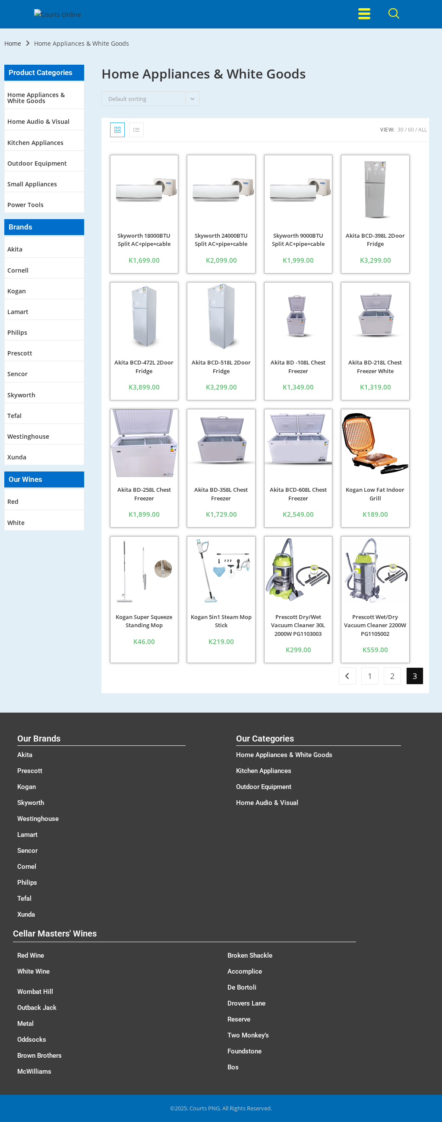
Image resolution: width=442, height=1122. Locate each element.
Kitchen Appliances (35, 142)
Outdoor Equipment (37, 163)
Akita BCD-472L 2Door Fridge (144, 366)
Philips (17, 332)
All (422, 129)
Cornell (17, 270)
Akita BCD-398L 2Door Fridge (375, 240)
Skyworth (21, 395)
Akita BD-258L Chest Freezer (144, 494)
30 (401, 129)
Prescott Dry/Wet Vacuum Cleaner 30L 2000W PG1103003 (298, 625)
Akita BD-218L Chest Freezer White (375, 366)
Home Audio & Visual (38, 121)
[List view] (136, 130)
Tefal (14, 416)
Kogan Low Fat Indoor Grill (375, 494)
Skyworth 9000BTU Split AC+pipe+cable (298, 240)
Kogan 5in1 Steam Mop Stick (221, 621)
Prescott (19, 353)
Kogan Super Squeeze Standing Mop (144, 621)
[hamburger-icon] (364, 14)
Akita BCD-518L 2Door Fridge (221, 366)
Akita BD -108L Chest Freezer (298, 366)
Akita (14, 249)
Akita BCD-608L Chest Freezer (298, 494)
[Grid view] (117, 130)
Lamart (17, 312)
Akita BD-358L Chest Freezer (221, 494)
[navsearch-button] (393, 14)
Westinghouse (28, 436)
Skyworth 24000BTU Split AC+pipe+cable (221, 240)
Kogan (16, 291)
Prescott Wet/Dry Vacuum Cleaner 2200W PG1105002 (375, 625)
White (16, 523)
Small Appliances (32, 184)
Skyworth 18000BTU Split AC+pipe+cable (143, 240)
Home (12, 43)
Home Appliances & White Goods (36, 98)
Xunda (16, 457)
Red (13, 501)
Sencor (17, 374)
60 (411, 129)
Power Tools (25, 205)
